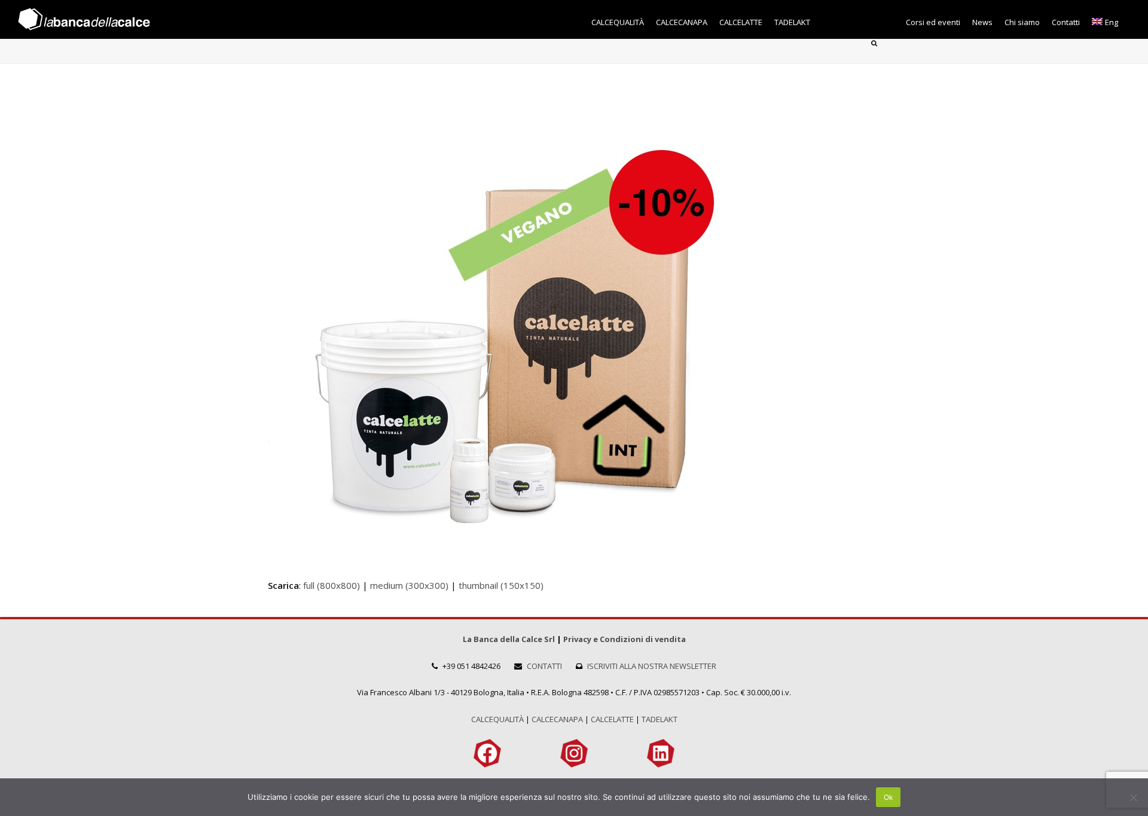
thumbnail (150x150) (501, 585)
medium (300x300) (409, 585)
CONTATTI (544, 666)
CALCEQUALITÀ (497, 719)
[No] (1133, 797)
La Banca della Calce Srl (509, 639)
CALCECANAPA (557, 719)
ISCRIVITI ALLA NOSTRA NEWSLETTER (651, 666)
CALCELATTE (612, 719)
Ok (888, 797)
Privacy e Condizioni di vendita (624, 639)
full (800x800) (331, 585)
